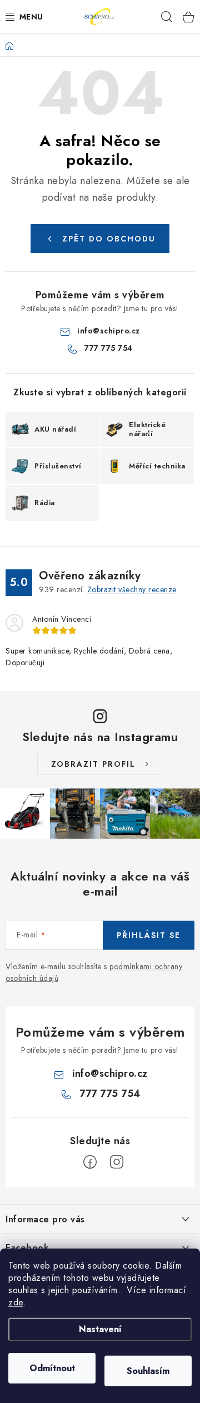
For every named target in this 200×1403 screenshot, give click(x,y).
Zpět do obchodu (109, 238)
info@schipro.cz (108, 330)
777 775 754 (108, 348)
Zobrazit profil (93, 764)
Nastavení (100, 1329)
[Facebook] (90, 1162)
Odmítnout (52, 1368)
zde (15, 1302)
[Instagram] (116, 1162)
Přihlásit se (149, 935)
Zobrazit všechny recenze (132, 589)
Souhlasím (148, 1371)
